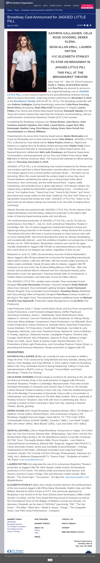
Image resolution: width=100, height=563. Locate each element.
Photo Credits (69, 523)
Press (45, 5)
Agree (50, 560)
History (37, 530)
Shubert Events (56, 5)
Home (9, 10)
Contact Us (67, 519)
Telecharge (11, 522)
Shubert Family (14, 519)
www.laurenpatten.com (77, 477)
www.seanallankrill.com (32, 459)
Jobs (36, 533)
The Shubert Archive (15, 529)
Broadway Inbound (14, 524)
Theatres (67, 5)
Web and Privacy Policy (73, 532)
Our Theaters (41, 519)
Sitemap (65, 528)
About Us (37, 5)
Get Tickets (87, 5)
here (60, 556)
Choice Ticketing (13, 531)
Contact (76, 5)
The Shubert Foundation (16, 527)
